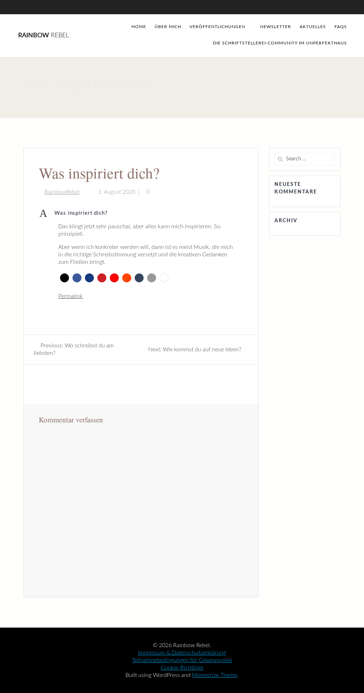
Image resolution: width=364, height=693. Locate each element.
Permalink (70, 296)
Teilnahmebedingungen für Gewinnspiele (182, 660)
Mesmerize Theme (214, 675)
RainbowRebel (62, 192)
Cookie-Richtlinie (182, 668)
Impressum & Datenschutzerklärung (182, 653)
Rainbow (43, 35)
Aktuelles (313, 27)
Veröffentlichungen (217, 27)
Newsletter (275, 27)
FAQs (340, 27)
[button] (141, 213)
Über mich (168, 27)
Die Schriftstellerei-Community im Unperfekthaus (280, 43)
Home (139, 27)
